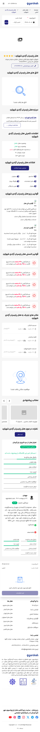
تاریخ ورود (31, 18)
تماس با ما (34, 609)
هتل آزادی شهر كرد (30, 117)
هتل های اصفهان (7, 617)
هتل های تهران (8, 613)
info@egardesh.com (28, 649)
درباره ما (35, 605)
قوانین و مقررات (32, 618)
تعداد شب (18, 18)
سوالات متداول (32, 627)
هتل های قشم (8, 629)
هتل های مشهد (8, 605)
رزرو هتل (35, 623)
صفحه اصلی (34, 614)
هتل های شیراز (8, 621)
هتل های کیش (8, 609)
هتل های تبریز (8, 625)
